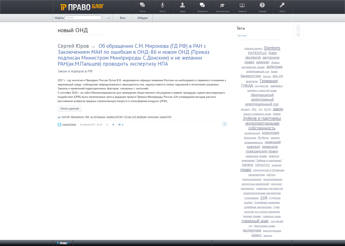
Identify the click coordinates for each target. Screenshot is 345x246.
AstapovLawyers (253, 48)
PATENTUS (257, 53)
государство (262, 86)
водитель (252, 81)
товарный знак (255, 221)
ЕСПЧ (267, 109)
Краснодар (250, 137)
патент (247, 165)
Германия (269, 81)
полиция (277, 165)
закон (278, 109)
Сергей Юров (73, 45)
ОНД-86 (66, 117)
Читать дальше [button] (69, 108)
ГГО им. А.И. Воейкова (135, 117)
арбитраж (275, 67)
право (245, 169)
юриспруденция (272, 230)
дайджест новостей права (262, 90)
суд (264, 197)
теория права (252, 216)
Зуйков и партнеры (262, 118)
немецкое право (256, 156)
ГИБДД (247, 86)
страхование (251, 198)
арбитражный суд (257, 71)
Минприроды (77, 117)
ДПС (254, 109)
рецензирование (252, 179)
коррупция (153, 117)
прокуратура (256, 174)
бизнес (267, 76)
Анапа (275, 62)
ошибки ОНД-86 (114, 117)
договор (245, 109)
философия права (264, 226)
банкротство (251, 76)
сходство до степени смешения (262, 211)
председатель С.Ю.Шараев (268, 170)
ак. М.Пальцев (97, 117)
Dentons (272, 47)
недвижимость (253, 142)
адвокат (263, 62)
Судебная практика (267, 202)
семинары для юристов (269, 188)
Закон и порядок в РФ (75, 71)
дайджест (276, 85)
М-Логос (263, 137)
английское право (253, 67)
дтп (261, 109)
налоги (275, 137)
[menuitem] (123, 18)
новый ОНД (165, 117)
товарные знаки (272, 216)
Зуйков (277, 114)
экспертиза (252, 230)
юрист (257, 235)
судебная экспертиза (258, 207)
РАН (87, 117)
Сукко (276, 207)
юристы (268, 235)
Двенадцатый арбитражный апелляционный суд (262, 99)
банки (274, 71)
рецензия (276, 184)
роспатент (247, 188)
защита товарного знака (257, 114)
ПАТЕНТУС (262, 165)
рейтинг (271, 174)
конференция (252, 133)
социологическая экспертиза (262, 193)
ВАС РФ (278, 76)
